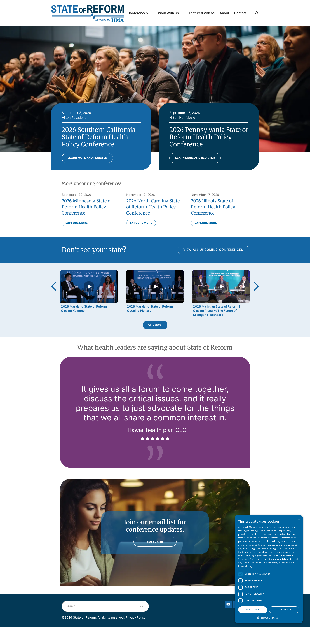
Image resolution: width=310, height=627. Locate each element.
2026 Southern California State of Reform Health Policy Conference (98, 137)
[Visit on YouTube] (228, 604)
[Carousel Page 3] (152, 438)
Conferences (138, 13)
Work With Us (168, 13)
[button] (256, 13)
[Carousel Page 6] (167, 438)
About (224, 13)
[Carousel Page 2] (147, 438)
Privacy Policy (135, 617)
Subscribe (155, 541)
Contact (240, 13)
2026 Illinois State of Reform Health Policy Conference (213, 207)
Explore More (76, 223)
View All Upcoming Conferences (213, 250)
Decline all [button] (284, 609)
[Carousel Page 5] (162, 438)
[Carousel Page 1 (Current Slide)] (142, 438)
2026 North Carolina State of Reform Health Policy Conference (153, 207)
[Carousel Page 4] (157, 438)
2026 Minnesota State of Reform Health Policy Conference (87, 207)
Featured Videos (202, 13)
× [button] (298, 518)
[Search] (141, 606)
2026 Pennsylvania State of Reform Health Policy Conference (208, 137)
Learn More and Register (87, 158)
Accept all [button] (252, 609)
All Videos (155, 325)
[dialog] (269, 569)
